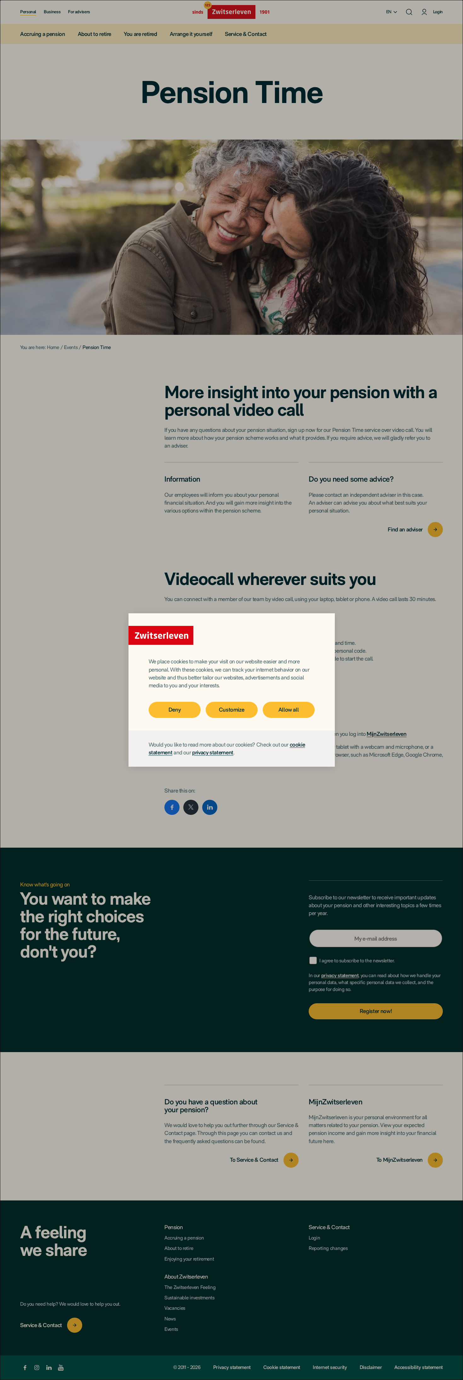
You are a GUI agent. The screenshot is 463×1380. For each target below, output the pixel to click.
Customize (231, 709)
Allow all (288, 709)
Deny (175, 709)
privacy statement (212, 752)
